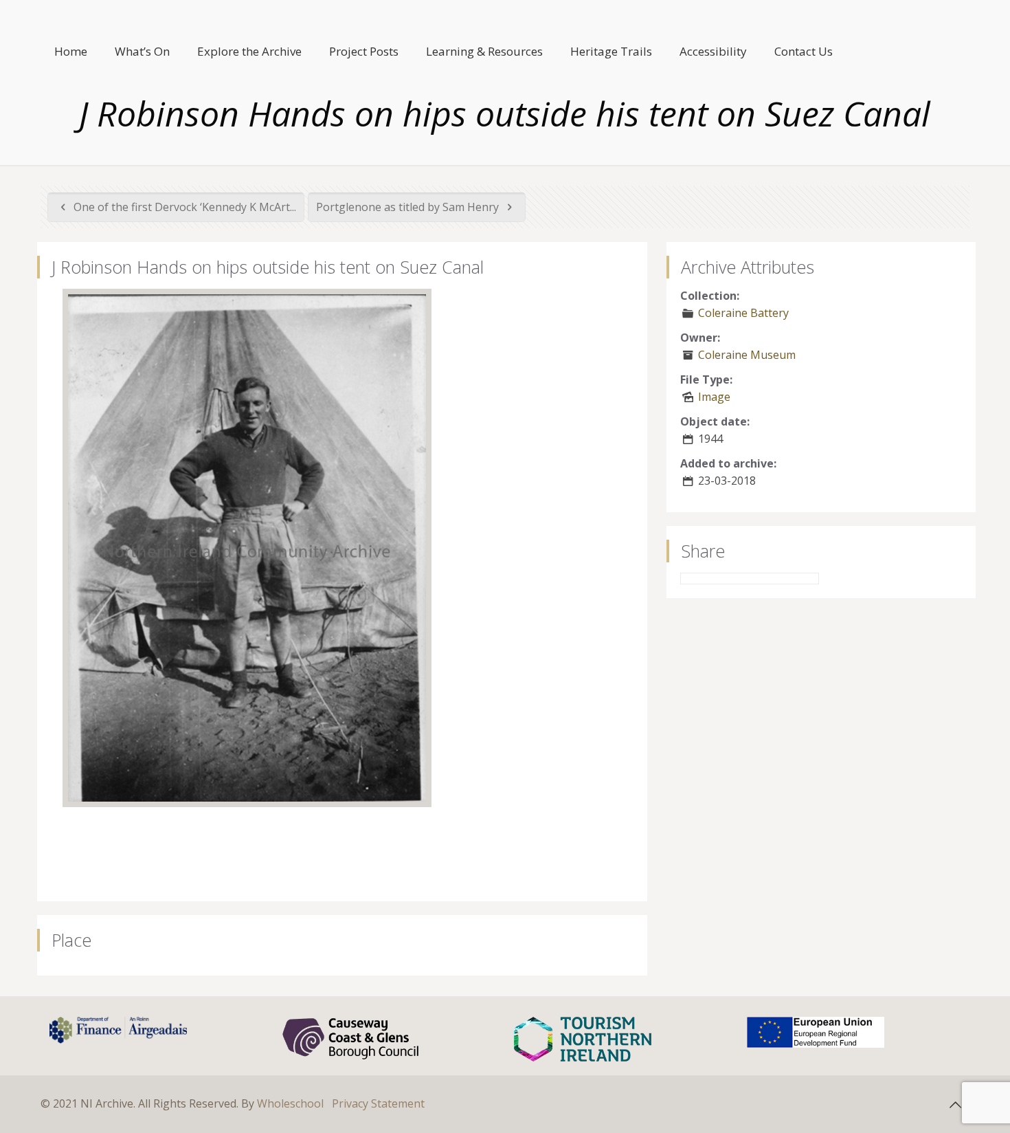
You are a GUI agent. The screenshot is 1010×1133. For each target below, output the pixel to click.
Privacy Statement (378, 1103)
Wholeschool (290, 1103)
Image (714, 396)
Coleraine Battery (743, 312)
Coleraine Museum (747, 354)
